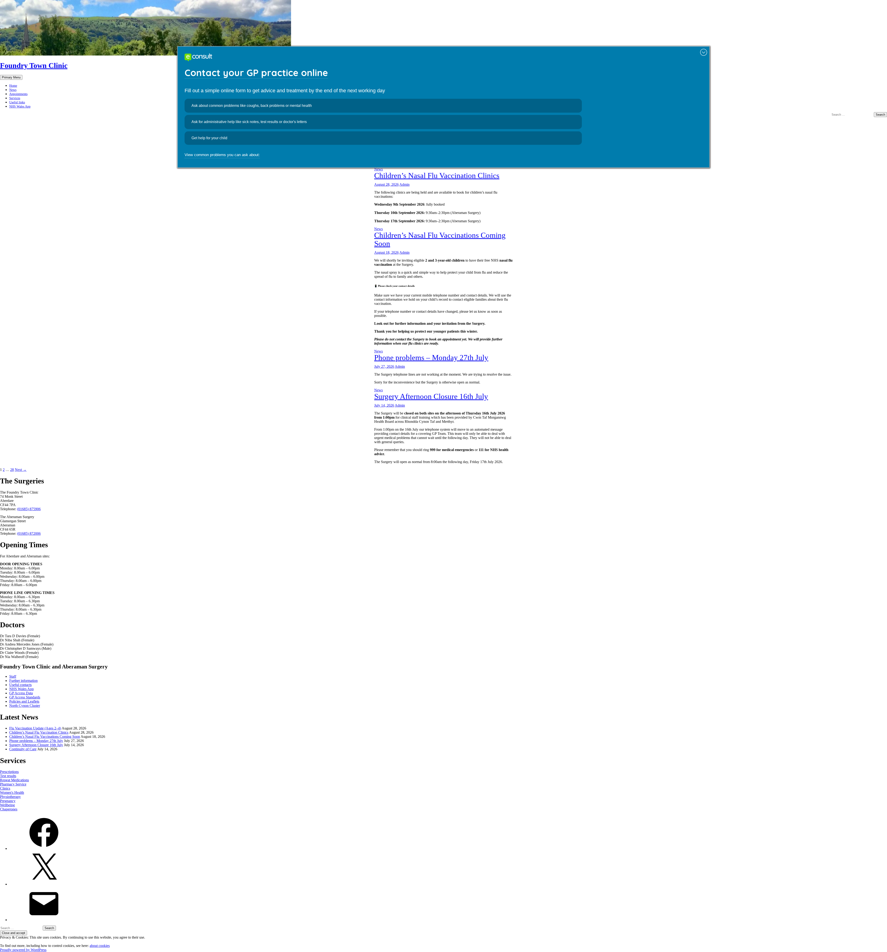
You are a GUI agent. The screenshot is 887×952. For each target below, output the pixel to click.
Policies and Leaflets (24, 701)
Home (13, 85)
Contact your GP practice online (256, 72)
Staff (12, 676)
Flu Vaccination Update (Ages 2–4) (35, 728)
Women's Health (12, 792)
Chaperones (8, 809)
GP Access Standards (24, 697)
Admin (404, 184)
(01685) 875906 (29, 509)
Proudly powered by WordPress (23, 950)
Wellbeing (7, 805)
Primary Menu (11, 77)
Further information (23, 681)
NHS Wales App (19, 106)
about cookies (100, 946)
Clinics (5, 788)
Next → (21, 470)
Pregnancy (7, 801)
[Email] (44, 920)
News (12, 90)
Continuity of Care (22, 749)
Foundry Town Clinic (33, 65)
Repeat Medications (14, 780)
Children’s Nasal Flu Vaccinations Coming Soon (44, 737)
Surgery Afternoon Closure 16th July (431, 396)
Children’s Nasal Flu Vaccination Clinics (436, 175)
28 (12, 470)
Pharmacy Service (13, 784)
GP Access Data (21, 693)
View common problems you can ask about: (222, 155)
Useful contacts (20, 685)
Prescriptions (9, 772)
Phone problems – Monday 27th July (431, 357)
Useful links (17, 102)
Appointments (18, 94)
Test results (8, 776)
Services (14, 98)
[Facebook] (44, 848)
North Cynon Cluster (24, 706)
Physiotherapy (10, 797)
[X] (44, 884)
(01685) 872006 (29, 533)
